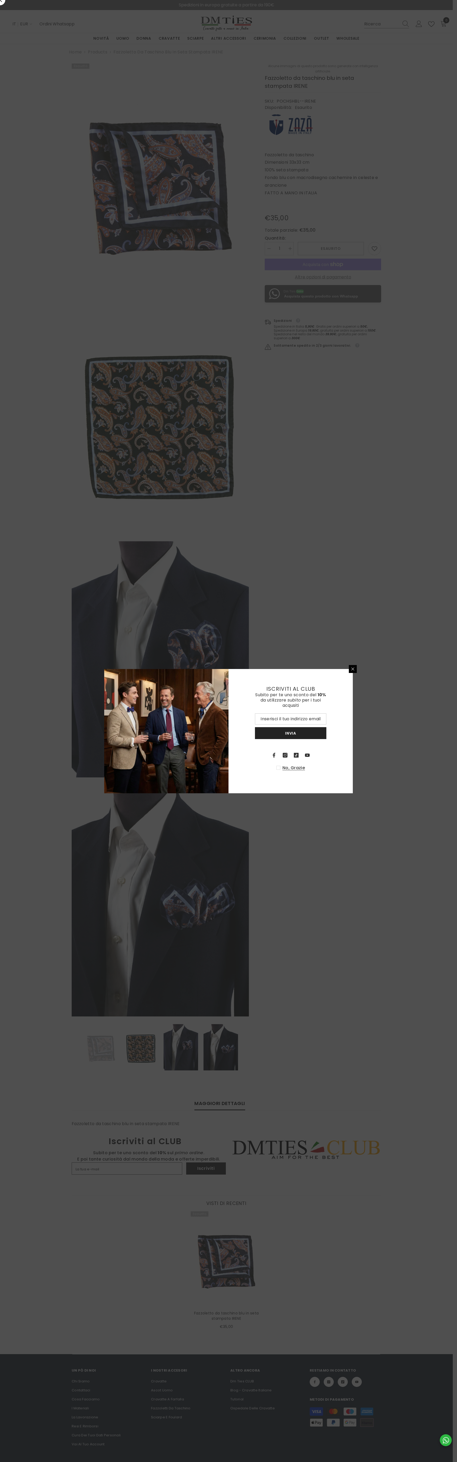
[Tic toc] (296, 755)
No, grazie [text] (293, 768)
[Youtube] (307, 755)
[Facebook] (274, 755)
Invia (290, 733)
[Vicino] (353, 669)
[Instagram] (285, 755)
